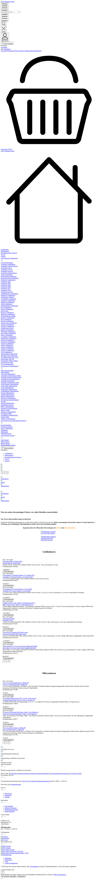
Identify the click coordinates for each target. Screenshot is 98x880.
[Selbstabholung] (6, 855)
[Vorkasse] (4, 836)
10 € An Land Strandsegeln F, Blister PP (15, 684)
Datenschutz (8, 860)
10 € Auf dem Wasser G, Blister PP (13, 729)
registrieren (7, 49)
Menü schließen (8, 44)
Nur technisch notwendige (9, 876)
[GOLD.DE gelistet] (75, 773)
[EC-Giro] (4, 840)
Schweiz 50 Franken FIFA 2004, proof (14, 634)
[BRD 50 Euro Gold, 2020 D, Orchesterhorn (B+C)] (19, 603)
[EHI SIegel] (13, 773)
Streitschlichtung (10, 811)
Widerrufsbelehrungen (11, 809)
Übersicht (4, 51)
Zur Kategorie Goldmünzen (9, 258)
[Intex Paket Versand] (7, 849)
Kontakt (7, 797)
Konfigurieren (21, 876)
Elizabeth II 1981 (8, 620)
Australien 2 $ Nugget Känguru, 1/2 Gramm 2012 (18, 577)
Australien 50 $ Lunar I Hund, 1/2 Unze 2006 (16, 591)
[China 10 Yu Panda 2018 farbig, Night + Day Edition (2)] (21, 712)
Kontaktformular (16, 784)
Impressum (8, 858)
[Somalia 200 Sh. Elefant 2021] (12, 561)
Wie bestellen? (9, 806)
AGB (6, 861)
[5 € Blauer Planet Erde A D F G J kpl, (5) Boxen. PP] (19, 698)
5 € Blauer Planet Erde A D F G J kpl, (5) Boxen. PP (19, 700)
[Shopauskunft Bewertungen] (59, 773)
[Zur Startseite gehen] (7, 1)
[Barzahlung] (5, 838)
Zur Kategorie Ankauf (8, 435)
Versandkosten (34, 866)
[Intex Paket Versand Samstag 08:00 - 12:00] (14, 853)
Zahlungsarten (29, 51)
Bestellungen (37, 51)
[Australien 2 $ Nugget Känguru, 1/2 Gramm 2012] (18, 575)
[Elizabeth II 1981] (9, 618)
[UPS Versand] (5, 848)
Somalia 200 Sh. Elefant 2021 (12, 563)
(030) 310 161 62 (27, 781)
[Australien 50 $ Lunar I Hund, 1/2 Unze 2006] (17, 589)
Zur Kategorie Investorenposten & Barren (13, 420)
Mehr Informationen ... (60, 874)
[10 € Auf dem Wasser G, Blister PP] (14, 728)
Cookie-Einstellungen (11, 863)
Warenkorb (8, 795)
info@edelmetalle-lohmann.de (42, 781)
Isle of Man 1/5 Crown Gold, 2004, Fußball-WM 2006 (19, 648)
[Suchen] (19, 12)
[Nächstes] (7, 472)
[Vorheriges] (3, 472)
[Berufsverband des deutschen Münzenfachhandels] (34, 773)
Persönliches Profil (13, 51)
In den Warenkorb (8, 571)
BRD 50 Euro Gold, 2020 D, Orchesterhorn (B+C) (18, 605)
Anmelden (4, 47)
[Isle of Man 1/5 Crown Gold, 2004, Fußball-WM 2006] (20, 646)
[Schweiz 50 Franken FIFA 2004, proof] (15, 632)
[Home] (49, 200)
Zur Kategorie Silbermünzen (9, 366)
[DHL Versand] (6, 846)
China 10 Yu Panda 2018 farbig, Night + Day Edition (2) (20, 714)
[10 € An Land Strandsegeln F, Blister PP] (16, 683)
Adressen (22, 51)
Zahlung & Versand (10, 808)
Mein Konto (8, 793)
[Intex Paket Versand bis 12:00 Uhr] (12, 851)
